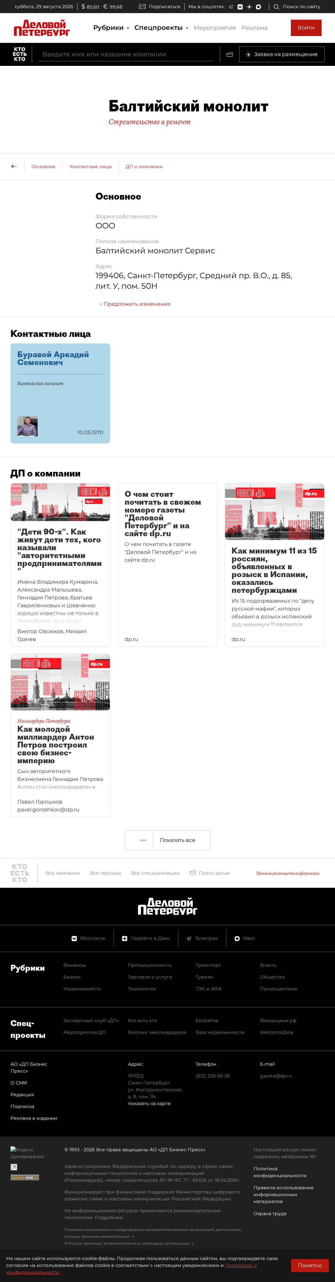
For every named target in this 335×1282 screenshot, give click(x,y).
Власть (268, 965)
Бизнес (72, 977)
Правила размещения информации (288, 873)
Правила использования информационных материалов (283, 1194)
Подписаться (164, 7)
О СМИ (18, 1083)
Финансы (74, 965)
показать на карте (149, 1103)
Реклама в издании (33, 1118)
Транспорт (208, 965)
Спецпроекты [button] (159, 27)
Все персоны (105, 873)
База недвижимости (220, 1032)
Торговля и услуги (150, 977)
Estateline (207, 1020)
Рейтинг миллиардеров (157, 1032)
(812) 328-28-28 (213, 1076)
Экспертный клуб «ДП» (91, 1020)
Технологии (142, 989)
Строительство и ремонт (150, 121)
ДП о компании (144, 166)
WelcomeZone (276, 1032)
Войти (306, 28)
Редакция (22, 1094)
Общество (272, 977)
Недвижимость (82, 989)
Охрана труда (270, 1213)
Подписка (22, 1106)
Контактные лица (91, 166)
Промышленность (150, 965)
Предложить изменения (136, 304)
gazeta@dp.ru (276, 1076)
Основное (43, 166)
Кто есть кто (142, 1020)
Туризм (204, 977)
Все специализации (155, 873)
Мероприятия (215, 27)
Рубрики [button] (109, 27)
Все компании (63, 873)
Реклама (254, 27)
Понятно (310, 1265)
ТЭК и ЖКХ (208, 989)
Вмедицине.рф (278, 1020)
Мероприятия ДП (84, 1032)
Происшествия (278, 989)
